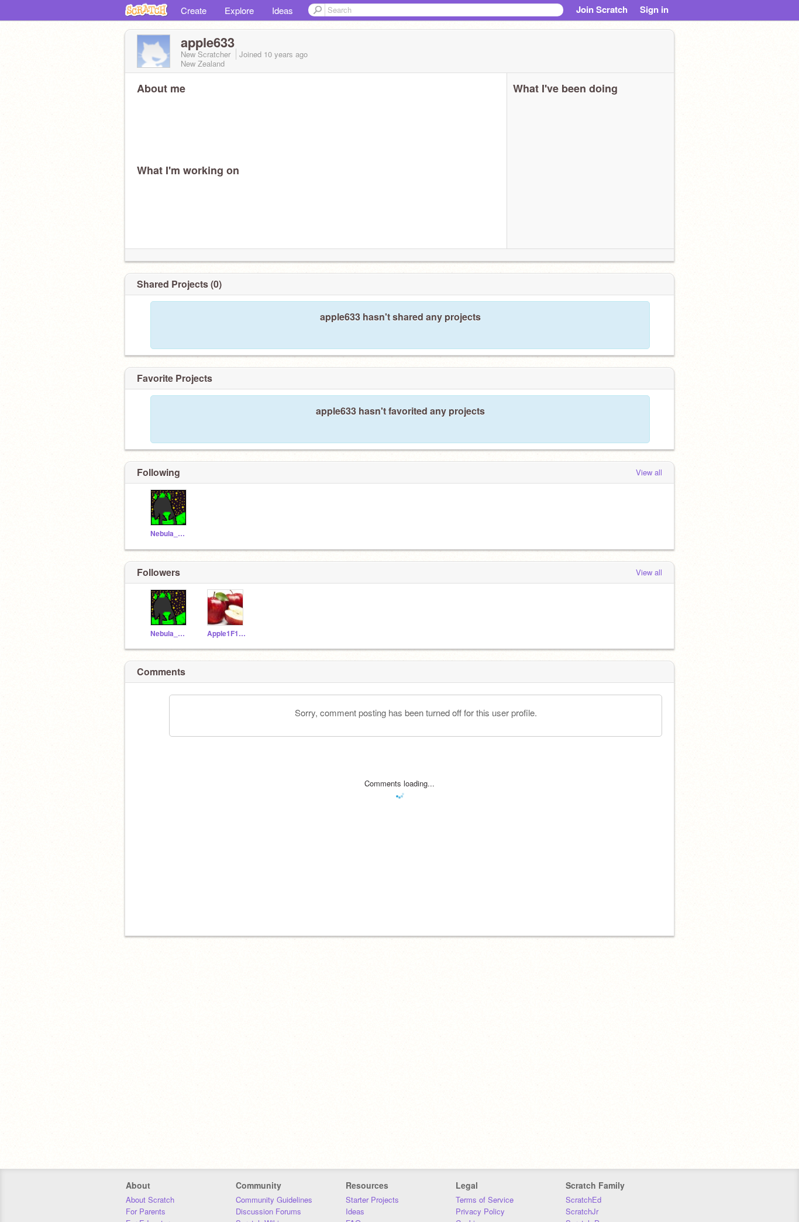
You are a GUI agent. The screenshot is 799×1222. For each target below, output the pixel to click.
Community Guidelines (274, 1199)
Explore (239, 10)
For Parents (146, 1211)
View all (649, 472)
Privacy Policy (480, 1211)
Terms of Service (485, 1199)
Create (193, 10)
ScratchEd (583, 1199)
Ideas (282, 10)
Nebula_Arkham (170, 533)
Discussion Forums (268, 1211)
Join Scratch (602, 9)
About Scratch (150, 1199)
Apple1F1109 (226, 633)
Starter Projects (372, 1199)
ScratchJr (582, 1211)
